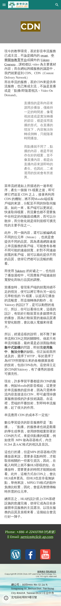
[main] (30, 26)
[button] (4, 4)
